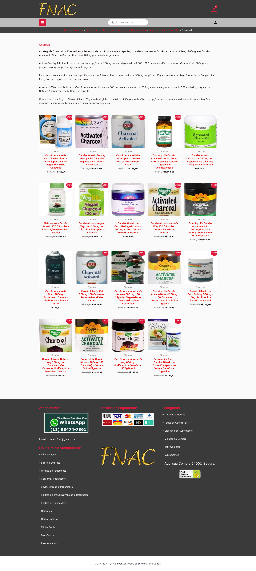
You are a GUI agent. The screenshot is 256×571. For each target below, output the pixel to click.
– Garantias (45, 510)
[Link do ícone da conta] (215, 22)
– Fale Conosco (47, 535)
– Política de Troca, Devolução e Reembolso (64, 494)
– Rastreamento (48, 543)
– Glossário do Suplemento (178, 430)
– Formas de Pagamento (52, 470)
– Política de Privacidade (53, 502)
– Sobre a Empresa (49, 462)
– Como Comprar (49, 519)
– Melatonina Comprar (175, 438)
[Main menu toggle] (42, 22)
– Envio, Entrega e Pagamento (56, 486)
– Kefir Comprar (171, 446)
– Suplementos (171, 454)
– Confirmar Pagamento (52, 478)
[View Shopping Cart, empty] (214, 9)
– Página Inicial (47, 454)
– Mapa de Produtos (174, 414)
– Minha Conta (47, 527)
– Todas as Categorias (175, 422)
